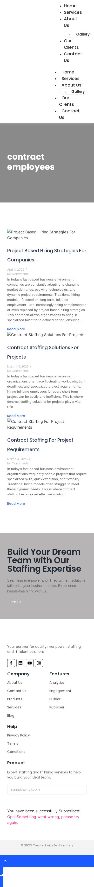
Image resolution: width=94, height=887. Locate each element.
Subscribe (19, 803)
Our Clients (71, 44)
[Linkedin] (20, 663)
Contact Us (73, 57)
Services (70, 78)
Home (67, 72)
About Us (70, 22)
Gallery (83, 34)
